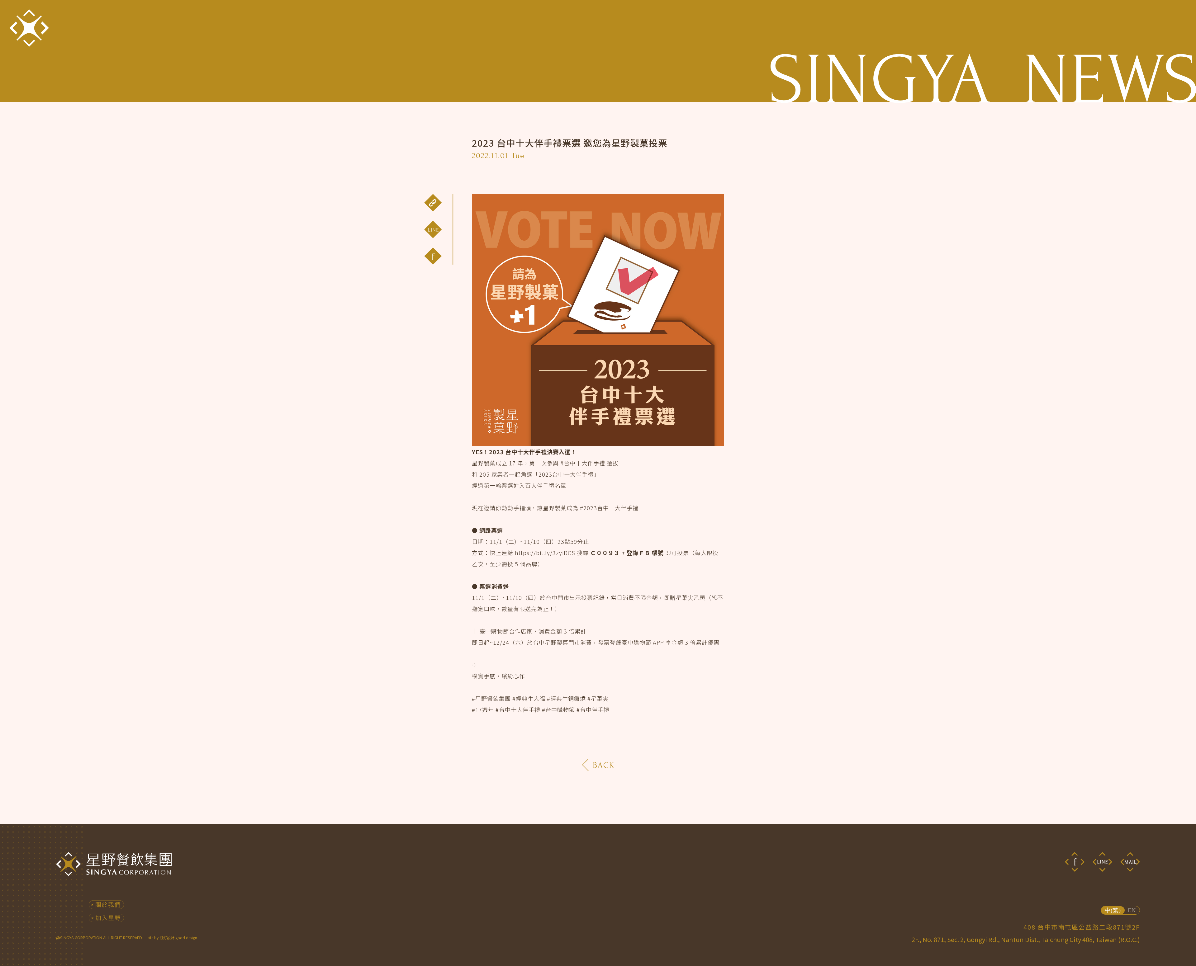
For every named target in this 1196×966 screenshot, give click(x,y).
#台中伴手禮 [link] (593, 709)
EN (1132, 910)
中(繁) (1113, 910)
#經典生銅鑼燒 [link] (566, 698)
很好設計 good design (178, 937)
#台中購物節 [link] (558, 709)
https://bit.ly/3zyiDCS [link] (545, 553)
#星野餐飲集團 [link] (491, 698)
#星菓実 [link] (598, 698)
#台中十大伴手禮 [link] (582, 463)
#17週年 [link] (483, 709)
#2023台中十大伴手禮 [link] (609, 508)
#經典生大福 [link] (528, 698)
